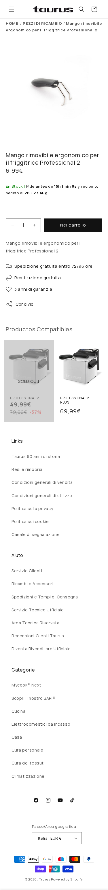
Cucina (19, 711)
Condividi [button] (25, 304)
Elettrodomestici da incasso (41, 724)
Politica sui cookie (30, 521)
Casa (17, 737)
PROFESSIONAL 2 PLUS (74, 400)
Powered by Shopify (67, 879)
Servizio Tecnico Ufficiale (38, 610)
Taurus (44, 879)
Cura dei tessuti (28, 763)
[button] (11, 9)
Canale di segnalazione (36, 534)
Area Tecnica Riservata (35, 622)
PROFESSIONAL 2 (24, 398)
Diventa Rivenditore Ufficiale (41, 648)
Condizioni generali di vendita (42, 482)
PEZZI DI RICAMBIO (42, 23)
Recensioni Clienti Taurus (38, 635)
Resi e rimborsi (27, 469)
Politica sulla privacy (32, 508)
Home (12, 23)
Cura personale (27, 750)
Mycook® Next (26, 685)
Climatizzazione (28, 776)
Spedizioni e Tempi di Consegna (45, 597)
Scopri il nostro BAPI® (33, 698)
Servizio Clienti (27, 570)
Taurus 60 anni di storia (36, 456)
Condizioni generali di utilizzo (42, 495)
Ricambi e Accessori (32, 583)
